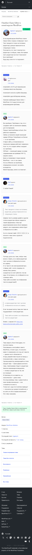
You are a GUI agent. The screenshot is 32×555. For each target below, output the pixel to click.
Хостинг (4, 497)
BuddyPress (6, 527)
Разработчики (6, 511)
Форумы (4, 7)
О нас (3, 492)
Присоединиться (22, 505)
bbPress (5, 524)
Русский (7, 534)
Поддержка (5, 508)
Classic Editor (5, 419)
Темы (18, 495)
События (19, 508)
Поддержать (21, 511)
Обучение (4, 505)
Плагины (19, 497)
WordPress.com (7, 518)
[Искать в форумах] (18, 16)
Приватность (5, 500)
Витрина (19, 492)
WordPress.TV (6, 513)
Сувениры (20, 513)
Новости (4, 495)
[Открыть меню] (29, 2)
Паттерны (20, 500)
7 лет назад (13, 33)
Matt (4, 521)
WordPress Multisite (13, 11)
